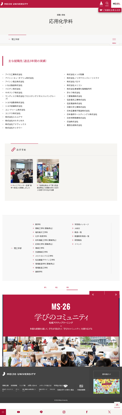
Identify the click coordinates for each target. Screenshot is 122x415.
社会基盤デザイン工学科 (45, 260)
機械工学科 (39, 248)
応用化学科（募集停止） (44, 244)
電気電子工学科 (41, 232)
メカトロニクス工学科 (44, 256)
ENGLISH (52, 389)
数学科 (38, 224)
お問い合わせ (32, 385)
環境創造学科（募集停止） (45, 263)
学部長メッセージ (82, 224)
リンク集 (22, 385)
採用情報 (14, 385)
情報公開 (5, 385)
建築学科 (38, 271)
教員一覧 (78, 232)
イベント (78, 244)
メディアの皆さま (45, 385)
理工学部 (15, 39)
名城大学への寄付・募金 (65, 390)
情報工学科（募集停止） (44, 228)
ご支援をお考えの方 (111, 10)
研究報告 (78, 240)
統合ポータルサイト (7, 389)
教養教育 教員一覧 (82, 236)
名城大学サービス (43, 390)
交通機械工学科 (41, 252)
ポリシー (17, 390)
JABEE (77, 228)
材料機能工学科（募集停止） (46, 240)
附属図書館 (81, 390)
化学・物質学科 (41, 236)
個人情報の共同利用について (29, 390)
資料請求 (105, 374)
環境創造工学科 (41, 267)
